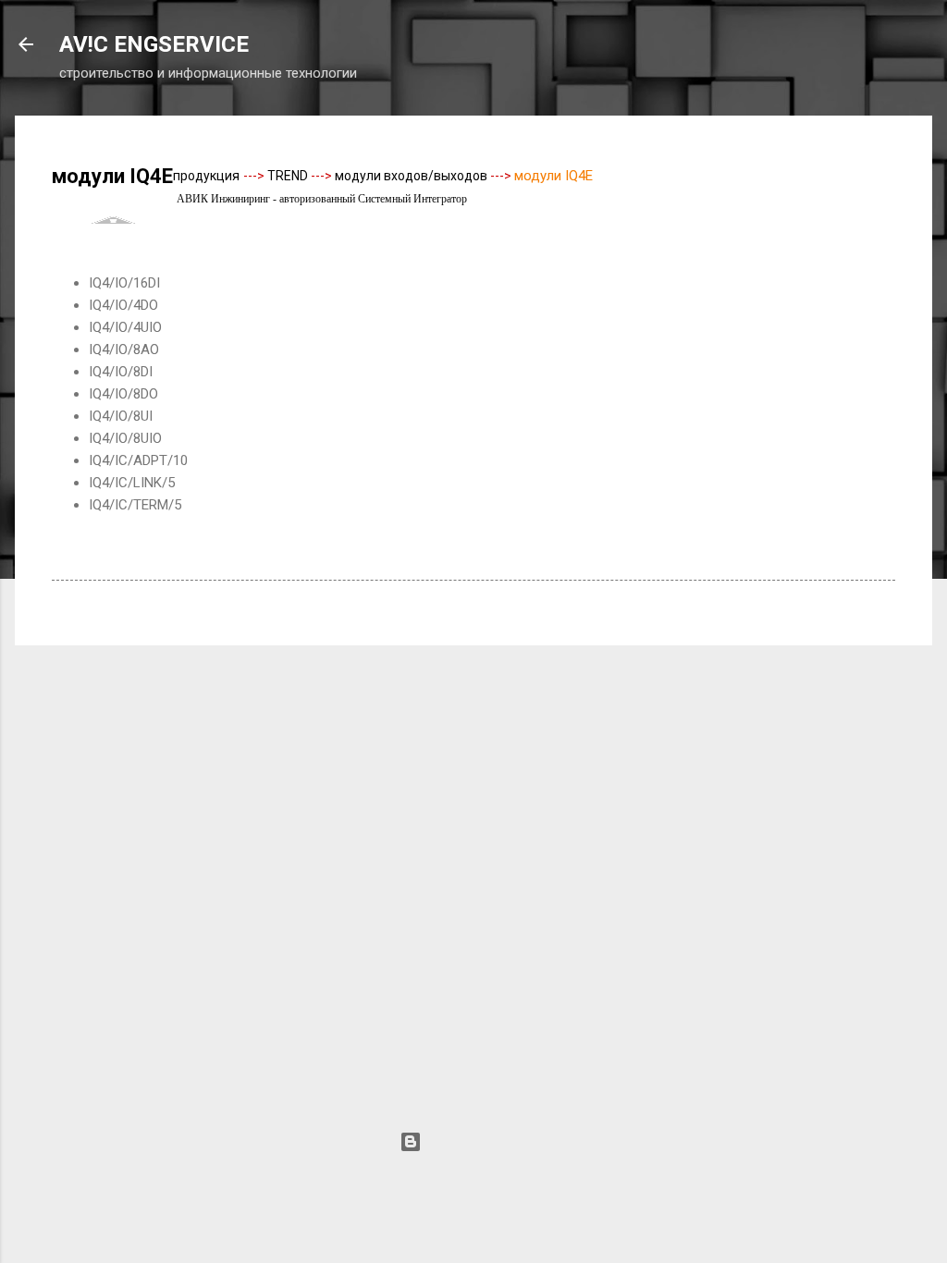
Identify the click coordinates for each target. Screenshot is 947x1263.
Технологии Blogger (485, 1142)
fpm (546, 1177)
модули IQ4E (553, 175)
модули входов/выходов (411, 175)
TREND (287, 175)
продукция (206, 175)
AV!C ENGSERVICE (154, 44)
